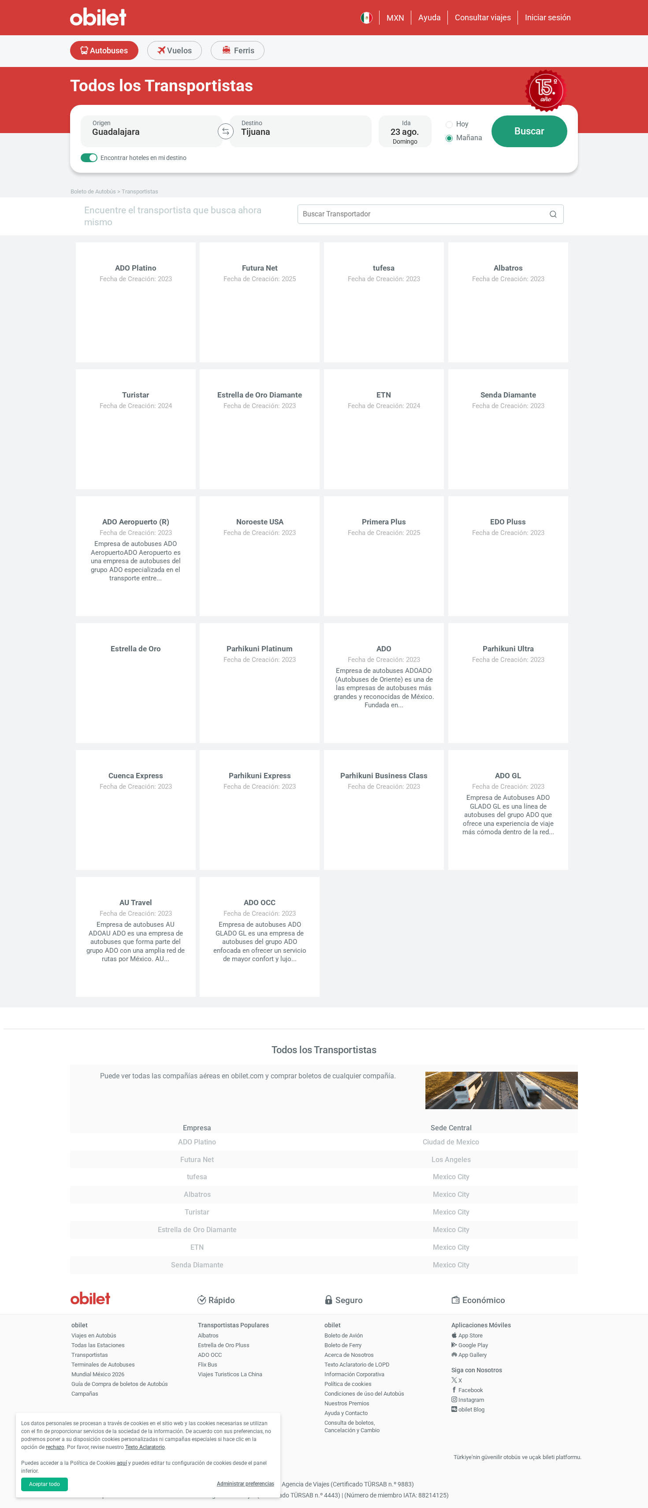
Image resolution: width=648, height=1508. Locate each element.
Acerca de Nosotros (349, 1355)
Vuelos (178, 50)
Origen (102, 122)
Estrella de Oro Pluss (224, 1345)
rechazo (55, 1447)
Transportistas (89, 1355)
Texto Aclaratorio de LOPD (357, 1364)
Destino (252, 122)
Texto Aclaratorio (145, 1447)
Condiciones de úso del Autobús (364, 1393)
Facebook (470, 1390)
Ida (406, 122)
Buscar (529, 131)
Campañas (84, 1393)
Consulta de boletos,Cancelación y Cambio (352, 1426)
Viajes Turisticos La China (230, 1374)
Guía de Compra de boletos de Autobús (119, 1384)
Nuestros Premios (346, 1403)
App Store (470, 1335)
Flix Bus (207, 1364)
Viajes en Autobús (93, 1335)
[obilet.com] (119, 24)
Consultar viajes (483, 17)
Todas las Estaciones (98, 1345)
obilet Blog (470, 1409)
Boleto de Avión (343, 1335)
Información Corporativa (354, 1374)
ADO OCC (210, 1355)
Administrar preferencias (245, 1484)
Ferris (243, 50)
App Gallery (472, 1355)
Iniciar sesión (548, 17)
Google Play (472, 1345)
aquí (122, 1463)
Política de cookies (348, 1384)
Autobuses (108, 50)
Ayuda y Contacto (346, 1413)
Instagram (470, 1400)
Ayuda (429, 17)
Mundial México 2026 (97, 1374)
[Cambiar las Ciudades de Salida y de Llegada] (226, 131)
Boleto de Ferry (342, 1345)
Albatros (208, 1335)
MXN (395, 17)
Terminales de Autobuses (103, 1364)
